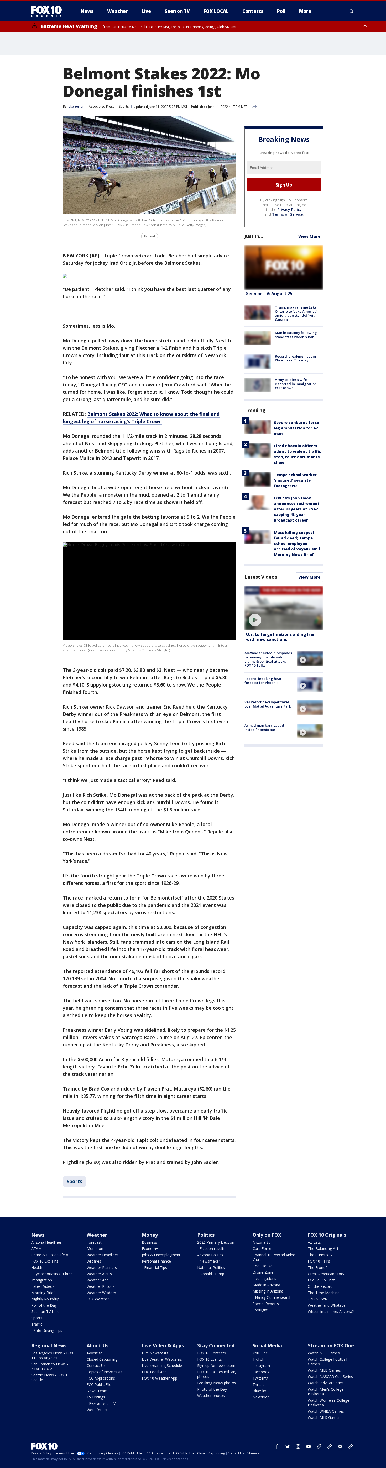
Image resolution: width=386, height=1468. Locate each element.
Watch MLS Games (324, 1417)
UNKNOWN (318, 1298)
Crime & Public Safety (49, 1254)
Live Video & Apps (163, 1345)
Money (150, 1235)
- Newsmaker (208, 1261)
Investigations (264, 1278)
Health (36, 1267)
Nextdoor (261, 1397)
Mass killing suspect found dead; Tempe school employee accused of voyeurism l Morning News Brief (297, 543)
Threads (260, 1384)
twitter (287, 1446)
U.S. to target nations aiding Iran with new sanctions (281, 636)
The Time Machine (324, 1292)
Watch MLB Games (324, 1370)
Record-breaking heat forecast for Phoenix (262, 680)
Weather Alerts (99, 1273)
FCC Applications (101, 1378)
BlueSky (259, 1390)
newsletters (350, 1446)
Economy (150, 1248)
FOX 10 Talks (319, 1261)
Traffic (36, 1324)
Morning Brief (43, 1292)
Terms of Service (287, 214)
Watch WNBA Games (326, 1411)
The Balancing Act (323, 1248)
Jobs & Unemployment (161, 1254)
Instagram (261, 1365)
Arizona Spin (263, 1242)
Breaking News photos (216, 1382)
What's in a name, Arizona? (331, 1311)
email (340, 1446)
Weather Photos (100, 1286)
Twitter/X (260, 1378)
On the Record (320, 1286)
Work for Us (97, 1409)
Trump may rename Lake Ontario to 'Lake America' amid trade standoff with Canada (296, 313)
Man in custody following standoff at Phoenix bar (296, 334)
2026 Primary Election (215, 1242)
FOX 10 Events (209, 1359)
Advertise (94, 1352)
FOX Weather (98, 1298)
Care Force (262, 1248)
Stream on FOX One (331, 1345)
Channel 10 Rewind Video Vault (274, 1257)
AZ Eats (314, 1242)
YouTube (260, 1352)
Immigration (41, 1280)
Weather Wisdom (101, 1292)
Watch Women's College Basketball (328, 1402)
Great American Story (326, 1273)
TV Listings (96, 1397)
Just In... (253, 236)
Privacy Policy (289, 209)
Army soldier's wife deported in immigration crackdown (296, 383)
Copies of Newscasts (105, 1371)
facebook (277, 1446)
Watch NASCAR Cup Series (330, 1376)
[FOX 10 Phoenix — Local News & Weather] (48, 11)
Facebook (261, 1371)
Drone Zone (263, 1272)
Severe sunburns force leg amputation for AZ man (296, 428)
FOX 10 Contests (211, 1352)
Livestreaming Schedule (162, 1365)
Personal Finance (156, 1261)
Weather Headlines (103, 1254)
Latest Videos (260, 577)
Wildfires (94, 1261)
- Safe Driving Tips (46, 1330)
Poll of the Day (44, 1305)
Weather (97, 1235)
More (305, 11)
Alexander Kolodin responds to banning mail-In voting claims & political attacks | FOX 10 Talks (268, 659)
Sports (124, 106)
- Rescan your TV (101, 1403)
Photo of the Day (212, 1389)
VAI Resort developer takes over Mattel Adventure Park (267, 704)
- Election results (211, 1248)
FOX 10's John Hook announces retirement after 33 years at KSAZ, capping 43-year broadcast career (297, 509)
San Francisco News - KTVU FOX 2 (49, 1366)
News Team (97, 1390)
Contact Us (96, 1365)
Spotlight (260, 1309)
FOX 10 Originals (327, 1235)
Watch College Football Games (327, 1361)
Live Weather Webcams (162, 1359)
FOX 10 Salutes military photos (216, 1374)
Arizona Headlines (46, 1242)
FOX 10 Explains (44, 1261)
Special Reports (266, 1303)
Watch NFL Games (324, 1352)
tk (319, 1446)
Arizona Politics (210, 1254)
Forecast (94, 1242)
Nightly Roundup (45, 1298)
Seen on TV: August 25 (269, 293)
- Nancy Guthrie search (272, 1297)
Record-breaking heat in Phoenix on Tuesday (295, 358)
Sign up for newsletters (216, 1365)
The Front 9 (318, 1267)
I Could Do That (321, 1280)
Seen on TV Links (45, 1311)
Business (149, 1242)
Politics (206, 1235)
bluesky (329, 1446)
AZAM (36, 1248)
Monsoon (95, 1248)
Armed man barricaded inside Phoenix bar (264, 727)
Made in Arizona (266, 1284)
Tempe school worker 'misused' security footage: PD (295, 480)
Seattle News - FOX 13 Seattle (50, 1377)
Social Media (267, 1345)
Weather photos (211, 1395)
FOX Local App (154, 1371)
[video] (283, 608)
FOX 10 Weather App (159, 1378)
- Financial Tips (154, 1267)
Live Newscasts (155, 1352)
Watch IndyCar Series (326, 1382)
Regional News (48, 1345)
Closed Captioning (102, 1359)
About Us (97, 1345)
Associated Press (101, 106)
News (37, 1235)
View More (309, 236)
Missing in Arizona (268, 1291)
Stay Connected (215, 1345)
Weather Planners (102, 1267)
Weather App (98, 1280)
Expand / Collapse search (351, 11)
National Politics (211, 1267)
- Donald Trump (210, 1273)
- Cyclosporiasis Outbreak (53, 1273)
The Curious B (320, 1254)
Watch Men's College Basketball (325, 1391)
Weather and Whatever (327, 1305)
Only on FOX (267, 1235)
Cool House (263, 1265)
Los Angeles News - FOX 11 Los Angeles (52, 1355)
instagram (298, 1446)
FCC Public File (99, 1384)
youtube (308, 1446)
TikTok (258, 1359)
